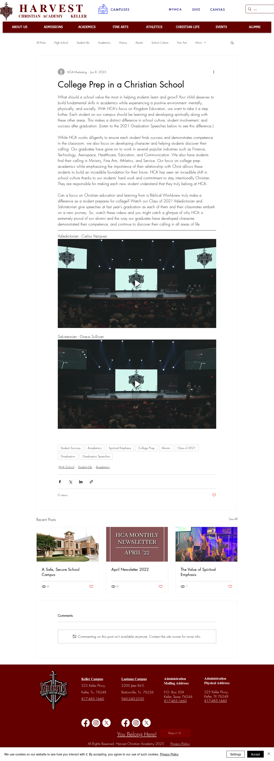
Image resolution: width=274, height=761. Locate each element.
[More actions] (213, 71)
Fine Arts (182, 43)
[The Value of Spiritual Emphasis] (206, 544)
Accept (255, 754)
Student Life (83, 43)
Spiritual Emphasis (120, 448)
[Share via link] (91, 482)
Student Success (70, 448)
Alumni (139, 43)
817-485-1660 (92, 698)
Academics (104, 43)
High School (61, 43)
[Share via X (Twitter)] (70, 482)
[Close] (268, 754)
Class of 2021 (186, 448)
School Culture (160, 43)
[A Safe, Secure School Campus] (67, 544)
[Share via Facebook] (60, 482)
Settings (235, 754)
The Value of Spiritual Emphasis (198, 572)
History (123, 43)
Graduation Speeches (96, 456)
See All (233, 519)
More (198, 43)
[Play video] (137, 283)
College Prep (146, 448)
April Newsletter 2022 (130, 569)
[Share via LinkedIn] (81, 482)
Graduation (68, 456)
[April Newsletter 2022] (137, 544)
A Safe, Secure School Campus (60, 572)
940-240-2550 (132, 698)
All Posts (41, 43)
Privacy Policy (169, 754)
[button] (120, 9)
